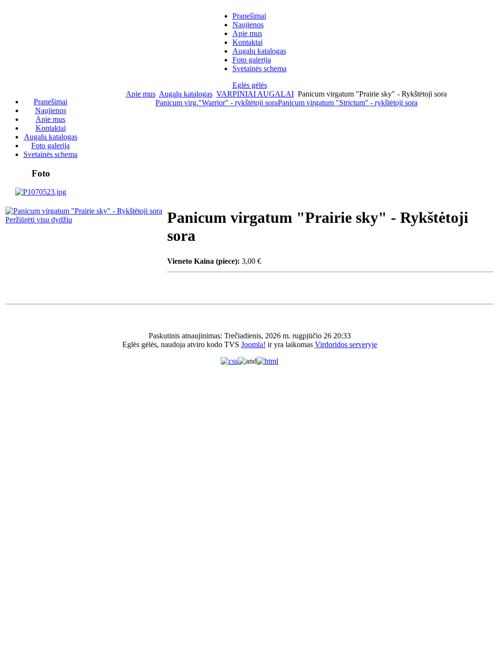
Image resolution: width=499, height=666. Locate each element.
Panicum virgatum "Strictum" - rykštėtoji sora (348, 102)
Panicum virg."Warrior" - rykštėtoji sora (216, 102)
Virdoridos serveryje (346, 344)
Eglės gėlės (249, 85)
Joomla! (253, 344)
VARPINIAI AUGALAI (255, 94)
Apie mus (140, 94)
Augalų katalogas (185, 94)
